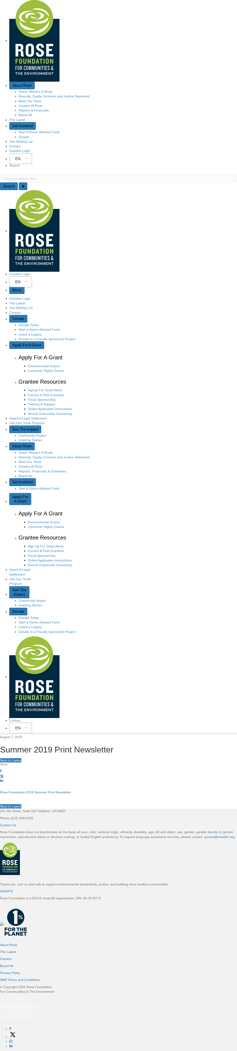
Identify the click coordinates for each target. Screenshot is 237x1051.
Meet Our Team (30, 101)
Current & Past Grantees (46, 395)
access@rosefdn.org (219, 837)
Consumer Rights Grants (46, 371)
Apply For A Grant (26, 345)
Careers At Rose (31, 106)
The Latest (17, 120)
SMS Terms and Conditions (20, 980)
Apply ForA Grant (20, 499)
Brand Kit (25, 115)
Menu (17, 290)
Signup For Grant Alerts (45, 390)
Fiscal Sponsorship (42, 399)
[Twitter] (12, 1037)
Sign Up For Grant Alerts (46, 546)
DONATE (6, 891)
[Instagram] (10, 1041)
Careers (6, 959)
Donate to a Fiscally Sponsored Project (47, 339)
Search (14, 165)
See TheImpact (19, 592)
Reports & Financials (34, 110)
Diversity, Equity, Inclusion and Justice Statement (54, 96)
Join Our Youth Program (27, 423)
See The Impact (25, 429)
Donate (24, 137)
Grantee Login (19, 151)
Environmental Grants (44, 366)
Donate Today (29, 325)
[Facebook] (10, 1029)
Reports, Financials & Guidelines (42, 471)
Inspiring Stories (30, 440)
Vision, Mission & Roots (36, 91)
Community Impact (32, 435)
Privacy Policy (10, 973)
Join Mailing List (21, 141)
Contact (15, 146)
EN (18, 159)
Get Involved (22, 126)
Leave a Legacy (30, 334)
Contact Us (8, 825)
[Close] (23, 186)
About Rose (22, 85)
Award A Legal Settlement (28, 418)
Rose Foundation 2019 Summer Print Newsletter (35, 792)
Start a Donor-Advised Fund (39, 329)
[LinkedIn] (10, 1046)
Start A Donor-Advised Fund (39, 132)
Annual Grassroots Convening (50, 414)
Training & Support (41, 404)
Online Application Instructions (50, 409)
